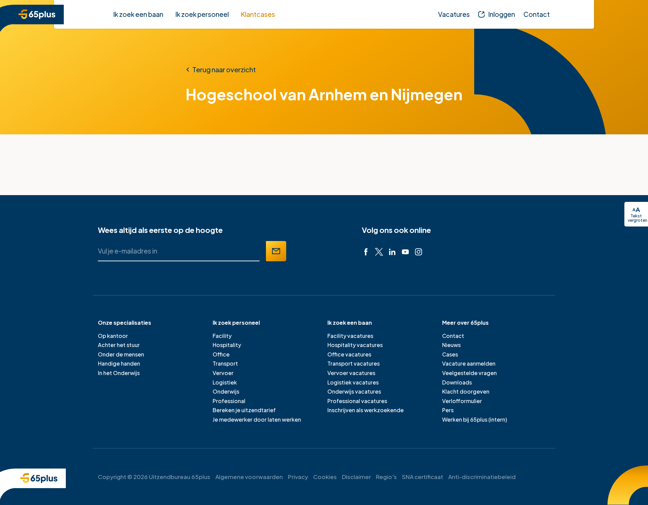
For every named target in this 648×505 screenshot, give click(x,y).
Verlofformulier (462, 400)
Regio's (386, 476)
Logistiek (225, 382)
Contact (453, 335)
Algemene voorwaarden (249, 476)
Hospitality (227, 344)
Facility (222, 335)
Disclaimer (356, 476)
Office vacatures (349, 354)
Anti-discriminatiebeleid (482, 476)
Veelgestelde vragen (469, 372)
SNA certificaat (422, 476)
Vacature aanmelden (468, 363)
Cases (450, 354)
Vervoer (223, 372)
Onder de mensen (121, 354)
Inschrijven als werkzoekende (365, 410)
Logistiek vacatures (353, 382)
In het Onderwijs (119, 372)
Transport (225, 363)
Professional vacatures (357, 400)
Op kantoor (113, 335)
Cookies (325, 476)
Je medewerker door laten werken (257, 419)
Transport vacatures (353, 363)
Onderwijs (226, 391)
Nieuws (451, 344)
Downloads (457, 382)
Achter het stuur (119, 344)
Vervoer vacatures (351, 372)
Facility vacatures (350, 335)
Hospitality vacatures (355, 344)
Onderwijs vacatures (354, 391)
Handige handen (119, 363)
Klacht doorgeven (465, 391)
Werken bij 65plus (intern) (474, 419)
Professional (229, 400)
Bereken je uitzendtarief (244, 410)
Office (221, 354)
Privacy (298, 476)
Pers (448, 410)
